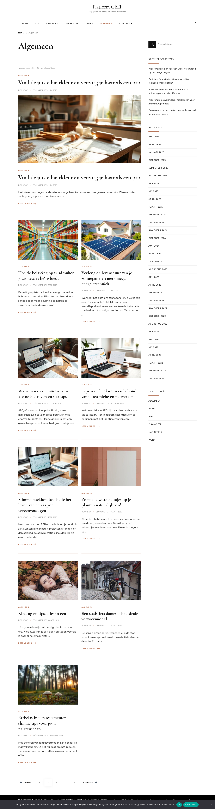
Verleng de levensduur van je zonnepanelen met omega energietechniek (106, 278)
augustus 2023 (157, 269)
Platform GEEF (107, 7)
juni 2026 (153, 136)
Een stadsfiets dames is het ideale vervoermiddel (109, 616)
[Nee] (211, 804)
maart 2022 (155, 363)
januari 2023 (156, 300)
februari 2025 (157, 214)
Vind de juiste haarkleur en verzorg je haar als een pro (79, 82)
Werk (90, 23)
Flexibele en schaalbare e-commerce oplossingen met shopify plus (168, 91)
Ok (179, 804)
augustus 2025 (157, 175)
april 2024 (154, 253)
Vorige (27, 782)
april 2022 (154, 355)
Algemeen (106, 23)
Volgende (87, 782)
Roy (26, 90)
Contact (124, 23)
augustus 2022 (157, 324)
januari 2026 (156, 152)
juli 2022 (153, 331)
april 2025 (154, 199)
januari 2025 (156, 222)
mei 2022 (153, 347)
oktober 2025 (157, 160)
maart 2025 (155, 207)
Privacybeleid (191, 804)
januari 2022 (156, 378)
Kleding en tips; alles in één (42, 613)
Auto (25, 23)
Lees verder (25, 204)
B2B (37, 23)
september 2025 (158, 168)
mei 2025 (153, 191)
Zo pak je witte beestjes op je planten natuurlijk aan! (106, 502)
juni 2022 (153, 339)
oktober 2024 (157, 238)
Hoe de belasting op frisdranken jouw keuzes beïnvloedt (46, 275)
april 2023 (154, 285)
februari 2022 (157, 370)
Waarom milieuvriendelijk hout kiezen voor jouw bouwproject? (171, 101)
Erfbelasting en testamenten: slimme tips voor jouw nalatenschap (42, 723)
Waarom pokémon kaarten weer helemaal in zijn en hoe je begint (172, 70)
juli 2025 (153, 183)
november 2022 (157, 308)
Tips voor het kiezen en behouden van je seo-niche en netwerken (111, 393)
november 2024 (157, 230)
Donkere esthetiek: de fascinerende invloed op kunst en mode (172, 112)
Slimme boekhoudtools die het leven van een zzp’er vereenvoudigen (44, 505)
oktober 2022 (157, 316)
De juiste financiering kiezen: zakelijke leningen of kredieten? (168, 81)
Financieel (52, 23)
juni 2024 (153, 246)
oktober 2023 (157, 261)
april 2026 (154, 144)
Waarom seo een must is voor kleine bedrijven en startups (43, 393)
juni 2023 (153, 277)
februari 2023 (157, 292)
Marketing (73, 23)
